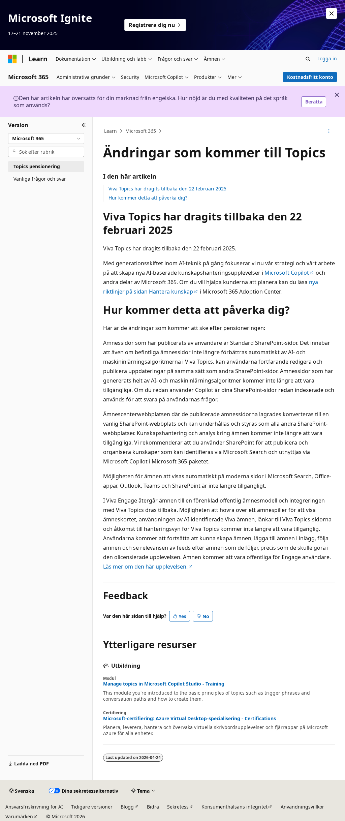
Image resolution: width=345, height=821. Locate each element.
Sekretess (178, 806)
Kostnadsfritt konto (310, 77)
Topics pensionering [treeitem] (36, 166)
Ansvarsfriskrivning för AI (34, 806)
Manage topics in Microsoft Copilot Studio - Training (163, 684)
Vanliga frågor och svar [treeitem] (39, 179)
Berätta (313, 101)
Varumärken (19, 816)
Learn (110, 131)
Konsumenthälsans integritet (234, 806)
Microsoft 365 (140, 131)
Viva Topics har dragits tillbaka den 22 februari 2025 (167, 188)
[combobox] (46, 138)
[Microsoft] (12, 59)
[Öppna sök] (308, 59)
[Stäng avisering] (331, 13)
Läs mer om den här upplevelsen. (145, 566)
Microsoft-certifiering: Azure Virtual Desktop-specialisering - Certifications (189, 719)
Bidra (153, 806)
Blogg (127, 806)
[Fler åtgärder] (329, 131)
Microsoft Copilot (286, 272)
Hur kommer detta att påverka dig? (147, 197)
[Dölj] (84, 125)
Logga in (327, 58)
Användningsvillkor (302, 806)
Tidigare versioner (92, 806)
